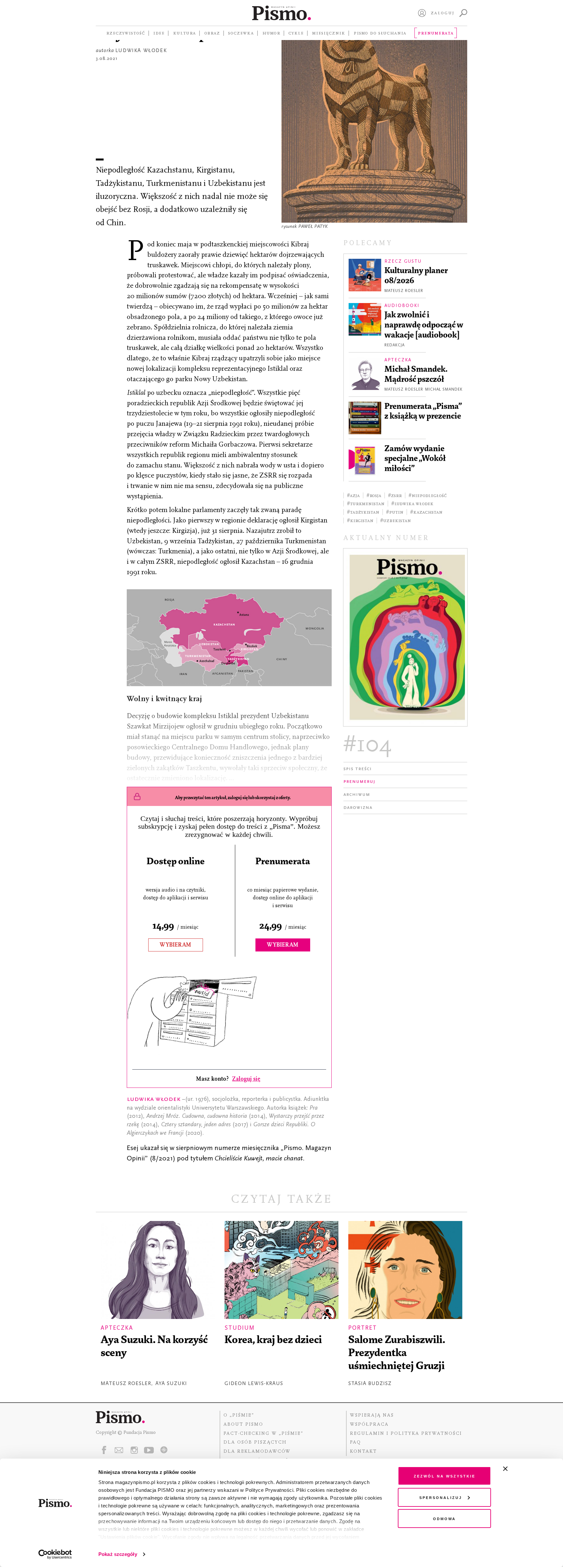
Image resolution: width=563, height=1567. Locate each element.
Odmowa (444, 1518)
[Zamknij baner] (522, 1468)
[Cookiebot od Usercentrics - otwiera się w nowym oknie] (55, 1554)
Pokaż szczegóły (117, 1554)
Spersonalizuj (440, 1497)
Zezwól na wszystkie (444, 1475)
